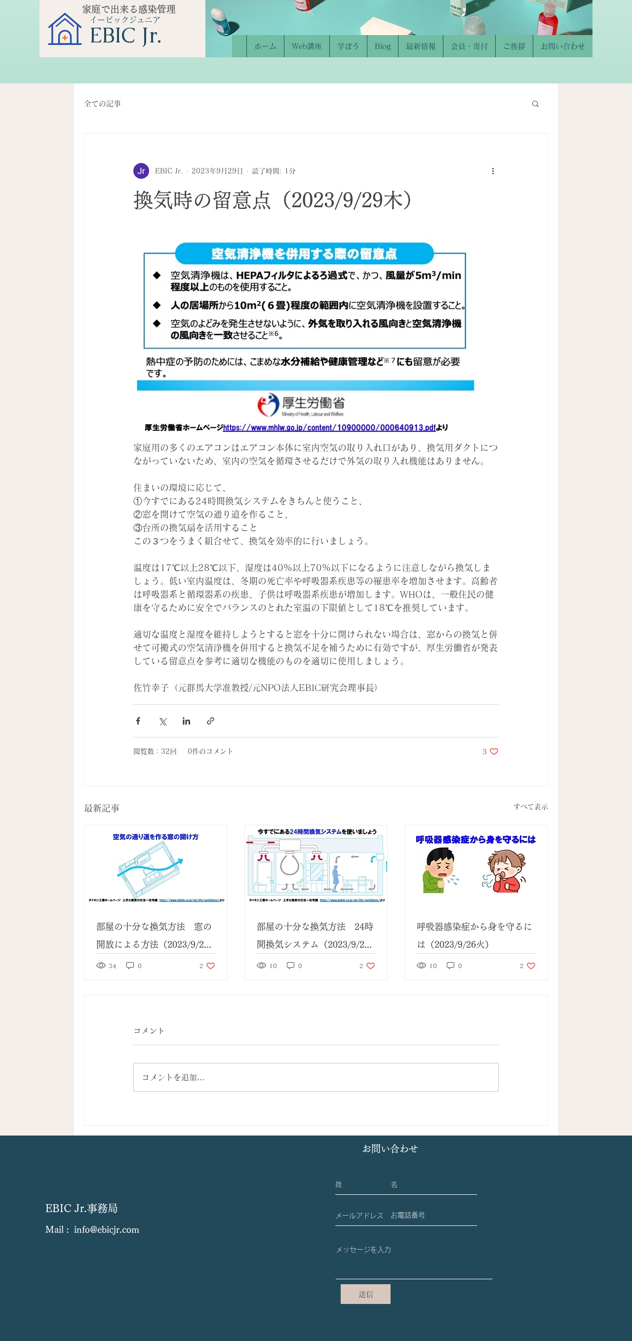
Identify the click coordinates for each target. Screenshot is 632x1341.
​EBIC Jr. (125, 35)
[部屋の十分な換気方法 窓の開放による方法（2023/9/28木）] (155, 865)
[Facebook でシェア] (138, 721)
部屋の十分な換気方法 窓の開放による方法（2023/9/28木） (154, 937)
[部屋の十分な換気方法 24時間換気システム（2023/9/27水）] (316, 865)
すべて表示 (531, 806)
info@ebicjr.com (106, 1229)
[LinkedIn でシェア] (186, 721)
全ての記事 (102, 103)
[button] (535, 103)
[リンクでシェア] (210, 721)
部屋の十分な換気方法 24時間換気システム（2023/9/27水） (315, 937)
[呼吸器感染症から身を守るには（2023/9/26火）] (476, 865)
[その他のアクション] (493, 171)
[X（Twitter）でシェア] (162, 721)
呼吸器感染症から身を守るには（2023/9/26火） (474, 935)
